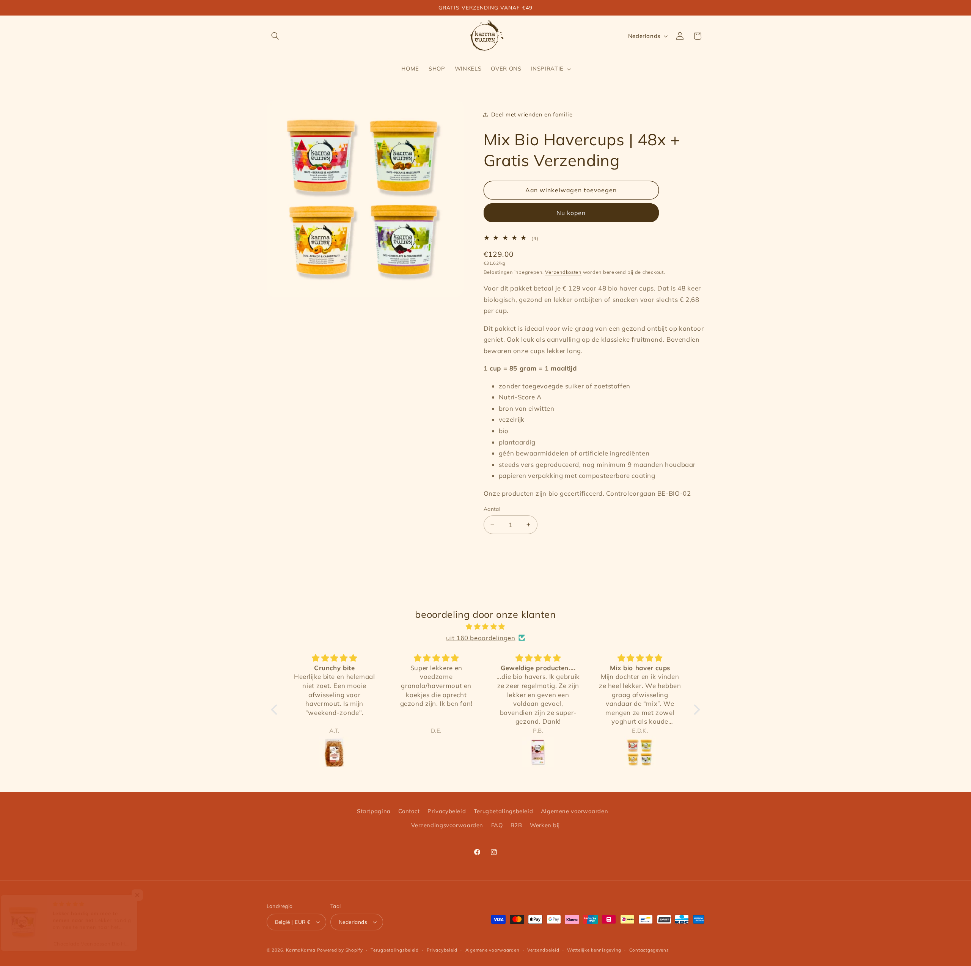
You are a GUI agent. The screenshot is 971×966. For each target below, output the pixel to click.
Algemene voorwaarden (574, 811)
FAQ (497, 825)
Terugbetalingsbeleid (503, 811)
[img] (485, 627)
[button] (275, 36)
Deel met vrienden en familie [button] (532, 114)
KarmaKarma (300, 950)
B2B (516, 825)
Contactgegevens (649, 950)
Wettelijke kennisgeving (594, 950)
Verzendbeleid (543, 950)
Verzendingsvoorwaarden (447, 825)
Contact (409, 811)
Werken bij (545, 825)
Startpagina (374, 811)
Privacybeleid (446, 811)
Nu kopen (571, 213)
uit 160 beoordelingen (480, 638)
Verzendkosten (563, 272)
